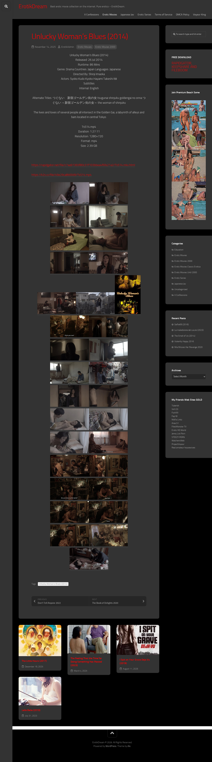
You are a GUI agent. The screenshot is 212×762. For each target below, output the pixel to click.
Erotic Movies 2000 (105, 46)
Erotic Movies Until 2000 (185, 272)
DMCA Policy (182, 14)
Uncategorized (180, 289)
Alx (129, 746)
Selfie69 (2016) (181, 324)
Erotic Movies (110, 14)
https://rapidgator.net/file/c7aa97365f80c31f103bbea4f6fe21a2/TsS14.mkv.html (83, 165)
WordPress (111, 746)
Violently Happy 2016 (184, 341)
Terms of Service (163, 14)
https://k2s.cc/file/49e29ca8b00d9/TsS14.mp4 (62, 175)
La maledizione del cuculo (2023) (189, 330)
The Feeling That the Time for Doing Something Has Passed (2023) (86, 662)
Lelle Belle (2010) (31, 710)
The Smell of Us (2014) (184, 336)
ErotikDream (33, 6)
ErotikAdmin (67, 46)
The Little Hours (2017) (34, 660)
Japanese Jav (127, 14)
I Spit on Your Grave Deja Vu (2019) (135, 661)
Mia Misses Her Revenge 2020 (188, 347)
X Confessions (91, 14)
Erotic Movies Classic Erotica (187, 266)
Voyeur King (199, 14)
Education (178, 249)
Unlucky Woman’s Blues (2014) (53, 584)
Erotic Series (144, 14)
